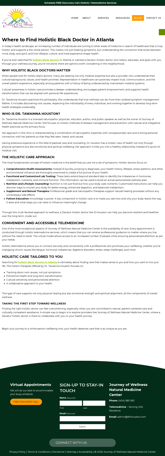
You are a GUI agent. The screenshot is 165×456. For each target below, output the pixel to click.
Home (74, 18)
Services (103, 18)
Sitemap (71, 451)
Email (67, 413)
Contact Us (153, 18)
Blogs (138, 18)
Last (85, 408)
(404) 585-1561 (126, 400)
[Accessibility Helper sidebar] (162, 32)
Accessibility (85, 451)
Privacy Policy (17, 451)
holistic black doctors (46, 60)
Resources (123, 18)
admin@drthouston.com (131, 416)
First (62, 408)
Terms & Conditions (38, 451)
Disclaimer (58, 451)
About (86, 18)
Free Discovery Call (26, 401)
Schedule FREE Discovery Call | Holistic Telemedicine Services (80, 3)
